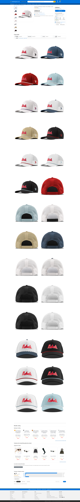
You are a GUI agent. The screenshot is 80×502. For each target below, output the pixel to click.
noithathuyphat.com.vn (42, 14)
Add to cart (60, 10)
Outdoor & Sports (18, 5)
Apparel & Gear (22, 5)
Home (14, 5)
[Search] (54, 1)
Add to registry (63, 24)
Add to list (57, 24)
